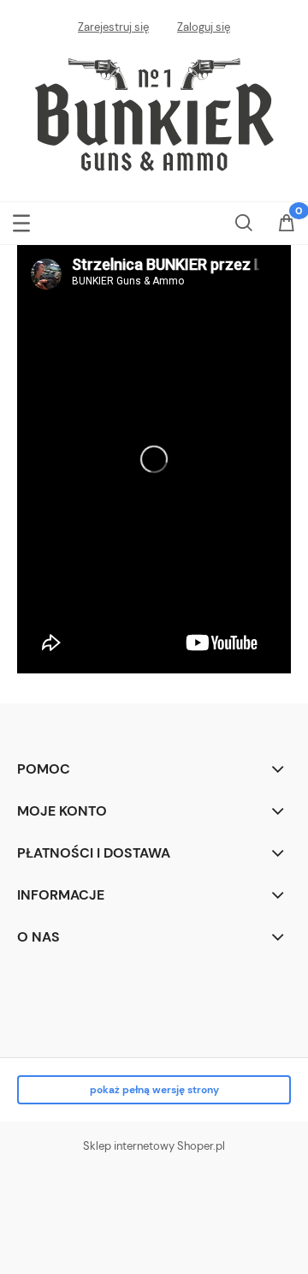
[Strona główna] (154, 111)
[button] (21, 219)
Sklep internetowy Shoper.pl (154, 1146)
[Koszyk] (286, 224)
